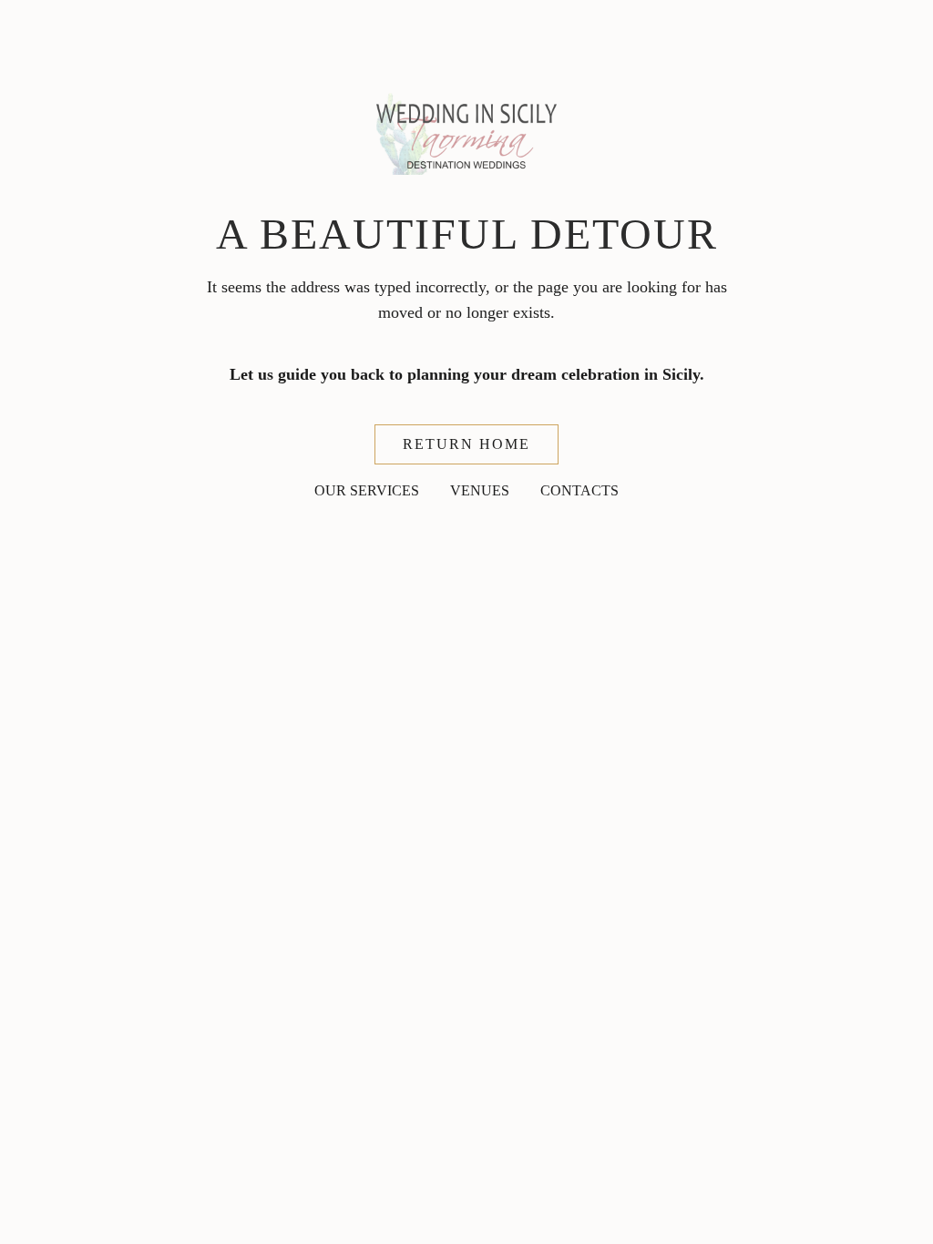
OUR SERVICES (366, 490)
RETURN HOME (466, 444)
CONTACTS (579, 490)
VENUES (479, 490)
